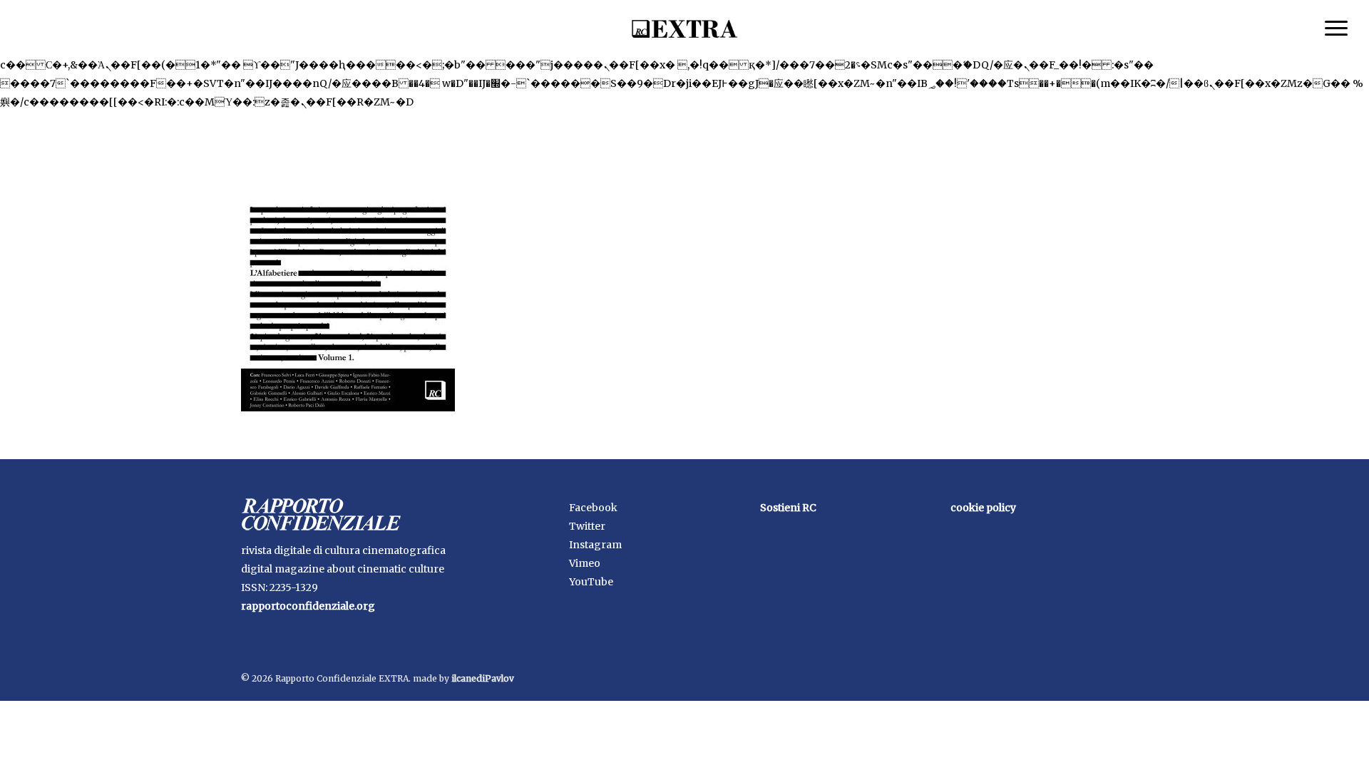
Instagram (595, 544)
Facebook (593, 507)
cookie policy (983, 507)
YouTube (591, 581)
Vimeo (584, 563)
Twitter (587, 526)
